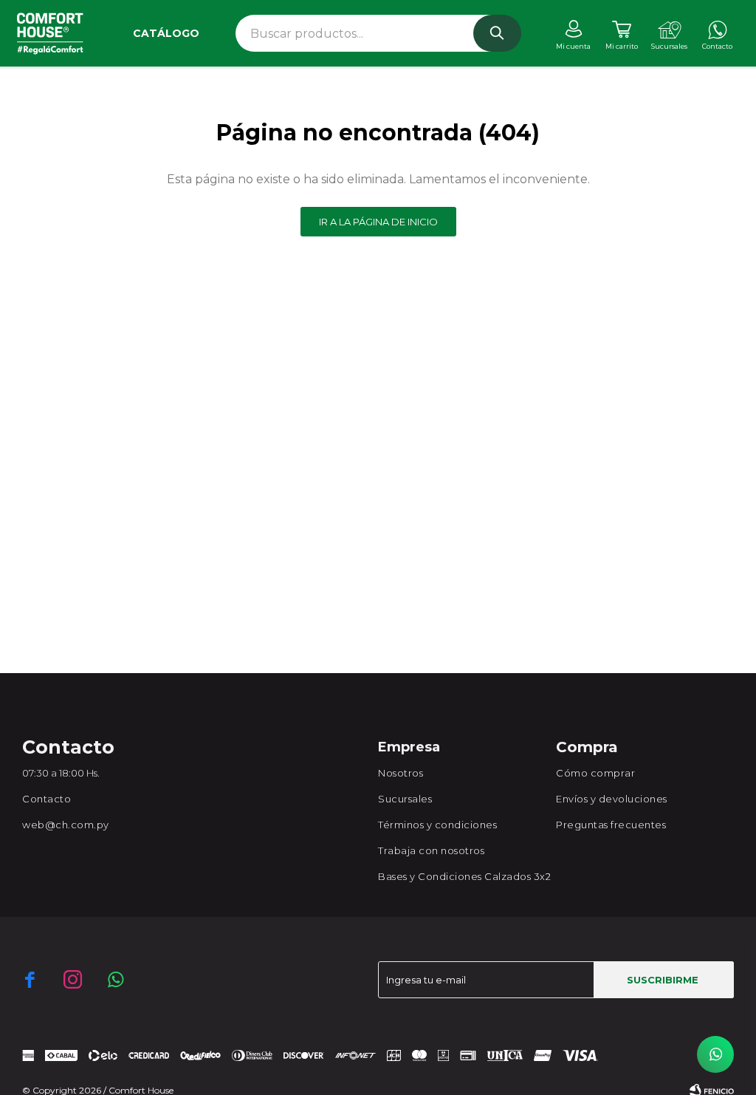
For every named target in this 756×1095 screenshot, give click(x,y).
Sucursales (405, 799)
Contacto (46, 799)
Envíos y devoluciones (611, 799)
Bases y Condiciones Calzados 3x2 (464, 876)
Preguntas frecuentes (611, 824)
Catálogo (166, 33)
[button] (497, 33)
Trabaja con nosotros (431, 850)
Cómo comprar (595, 773)
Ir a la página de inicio (378, 222)
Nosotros (400, 773)
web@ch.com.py (65, 824)
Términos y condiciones (437, 824)
